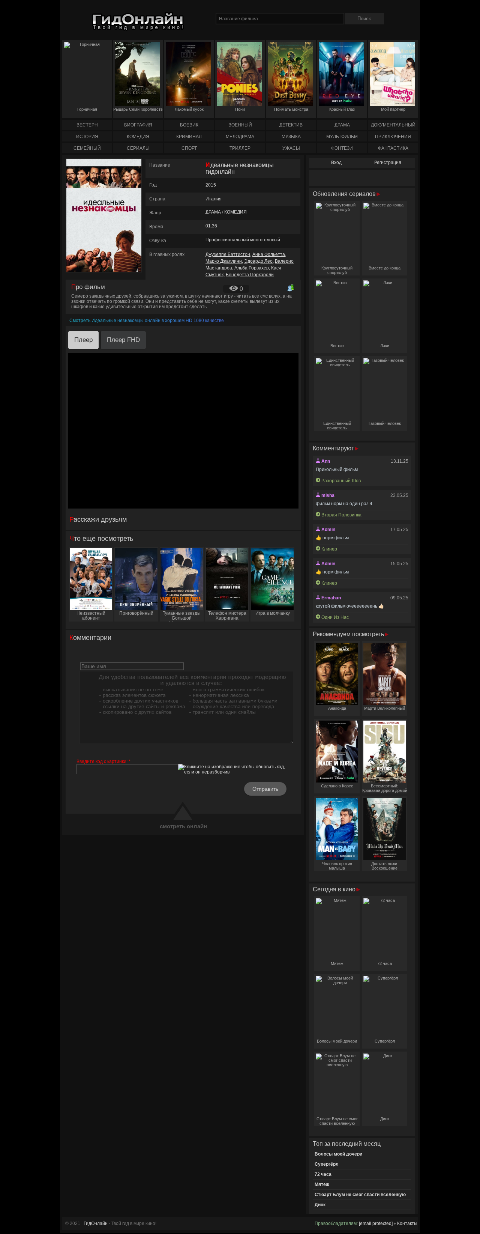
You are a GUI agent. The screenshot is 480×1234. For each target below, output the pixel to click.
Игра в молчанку (272, 613)
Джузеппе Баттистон (228, 254)
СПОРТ (189, 148)
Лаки (384, 345)
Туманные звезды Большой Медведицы (182, 616)
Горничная (87, 109)
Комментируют (334, 448)
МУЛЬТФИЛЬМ (342, 136)
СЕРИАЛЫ (138, 148)
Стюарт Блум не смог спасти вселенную (337, 1121)
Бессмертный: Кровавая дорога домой (384, 788)
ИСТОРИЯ (87, 136)
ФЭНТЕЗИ (342, 148)
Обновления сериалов (345, 194)
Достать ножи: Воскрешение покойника (384, 866)
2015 (211, 185)
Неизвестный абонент (90, 616)
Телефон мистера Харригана (227, 616)
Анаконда (337, 708)
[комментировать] (291, 287)
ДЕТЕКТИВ (291, 125)
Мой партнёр (393, 109)
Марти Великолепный (384, 708)
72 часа (384, 963)
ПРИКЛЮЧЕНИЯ (393, 136)
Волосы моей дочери (337, 1041)
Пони (240, 109)
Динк (384, 1119)
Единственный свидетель (337, 425)
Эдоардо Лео (258, 261)
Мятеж (337, 963)
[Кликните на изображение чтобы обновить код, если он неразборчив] (236, 769)
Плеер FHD (123, 339)
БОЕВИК (189, 125)
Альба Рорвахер (251, 268)
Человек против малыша (337, 865)
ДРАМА (342, 125)
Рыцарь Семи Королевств (138, 109)
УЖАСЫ (291, 148)
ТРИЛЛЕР (240, 148)
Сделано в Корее (337, 786)
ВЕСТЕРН (87, 125)
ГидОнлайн (96, 1223)
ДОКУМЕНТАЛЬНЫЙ (393, 125)
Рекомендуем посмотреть (349, 634)
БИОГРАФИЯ (138, 125)
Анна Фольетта (268, 254)
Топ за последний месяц (347, 1144)
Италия (214, 199)
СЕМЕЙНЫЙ (87, 148)
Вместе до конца (384, 268)
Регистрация (387, 162)
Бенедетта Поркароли (250, 274)
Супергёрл (385, 1041)
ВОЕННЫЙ (240, 125)
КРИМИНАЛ (189, 136)
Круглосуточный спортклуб (336, 270)
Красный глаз (342, 109)
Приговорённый (136, 613)
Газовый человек (385, 423)
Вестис (337, 345)
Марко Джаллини (224, 261)
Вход (336, 162)
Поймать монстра (291, 109)
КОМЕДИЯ (138, 136)
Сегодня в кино (335, 889)
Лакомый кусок (189, 109)
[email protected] (376, 1223)
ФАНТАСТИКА (393, 148)
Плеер (83, 339)
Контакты (407, 1223)
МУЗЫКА (291, 136)
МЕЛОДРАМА (240, 136)
